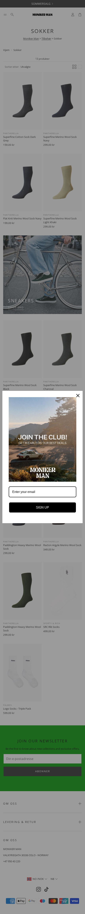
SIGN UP (42, 507)
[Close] (78, 395)
